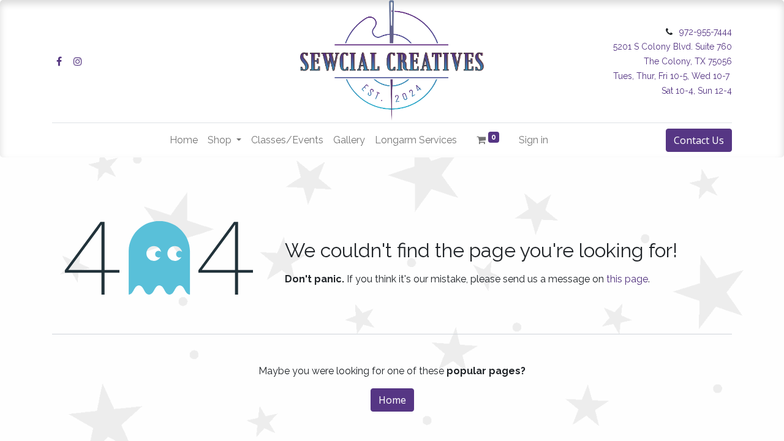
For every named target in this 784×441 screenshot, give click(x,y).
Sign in (533, 140)
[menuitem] (184, 140)
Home (392, 400)
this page (627, 279)
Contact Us (699, 140)
